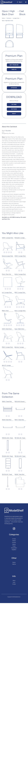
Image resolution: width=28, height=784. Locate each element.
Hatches (14, 564)
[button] (26, 2)
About (14, 580)
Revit (14, 113)
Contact (14, 584)
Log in (14, 582)
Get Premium (14, 65)
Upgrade (14, 87)
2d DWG (14, 104)
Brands (13, 562)
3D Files (14, 109)
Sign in (14, 69)
